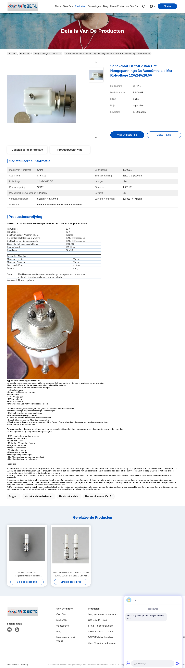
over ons (68, 6)
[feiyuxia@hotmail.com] (17, 629)
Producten (24, 53)
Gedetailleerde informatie (27, 149)
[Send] (177, 663)
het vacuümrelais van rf (98, 496)
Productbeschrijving (70, 149)
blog (105, 6)
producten (80, 6)
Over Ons (61, 614)
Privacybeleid (13, 664)
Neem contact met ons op (65, 639)
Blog (58, 631)
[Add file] (128, 663)
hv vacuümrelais (68, 496)
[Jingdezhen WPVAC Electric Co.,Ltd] (23, 6)
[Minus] (178, 600)
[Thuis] (23, 615)
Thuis (58, 6)
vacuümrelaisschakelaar (38, 496)
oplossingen (94, 6)
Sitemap (24, 664)
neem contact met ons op (124, 6)
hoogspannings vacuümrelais (47, 53)
